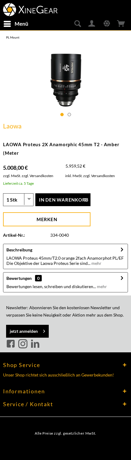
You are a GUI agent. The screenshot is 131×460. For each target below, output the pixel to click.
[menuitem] (15, 24)
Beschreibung (19, 249)
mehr (95, 263)
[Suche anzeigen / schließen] (77, 24)
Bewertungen (19, 278)
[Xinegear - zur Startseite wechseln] (30, 8)
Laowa (12, 126)
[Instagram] (23, 344)
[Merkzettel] (107, 24)
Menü (21, 23)
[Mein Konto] (92, 24)
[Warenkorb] (121, 24)
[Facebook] (11, 344)
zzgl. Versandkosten (37, 175)
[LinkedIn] (35, 344)
